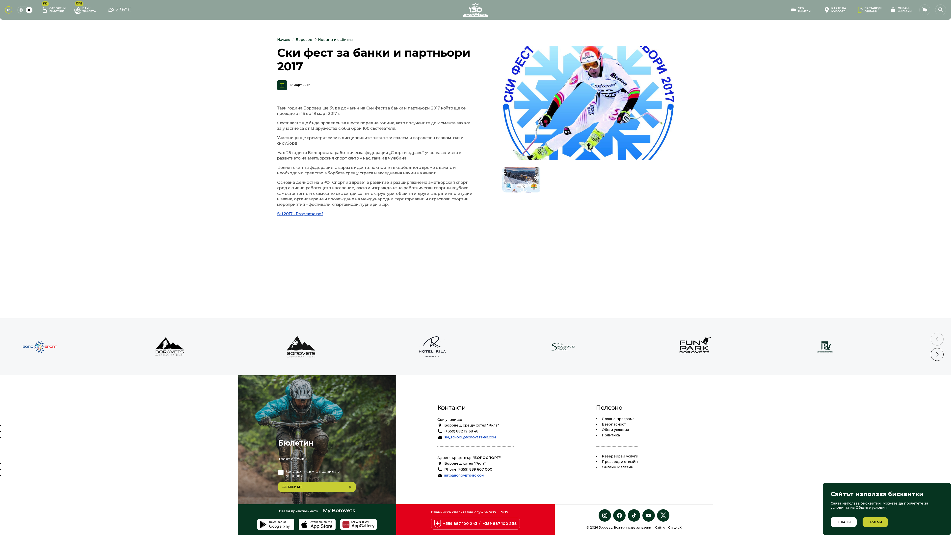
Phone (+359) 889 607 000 (468, 469)
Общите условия (871, 507)
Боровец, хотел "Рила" (465, 463)
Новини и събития (335, 39)
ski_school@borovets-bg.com (470, 437)
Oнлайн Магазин (617, 467)
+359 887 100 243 (460, 523)
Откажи (844, 522)
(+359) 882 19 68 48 (461, 431)
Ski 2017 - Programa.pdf (300, 214)
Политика (611, 435)
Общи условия (615, 430)
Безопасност (614, 424)
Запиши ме (292, 487)
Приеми (875, 522)
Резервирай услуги (620, 456)
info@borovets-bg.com (464, 475)
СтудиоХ (675, 527)
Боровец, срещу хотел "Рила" (471, 425)
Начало (283, 39)
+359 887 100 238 (499, 523)
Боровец (304, 39)
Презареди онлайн (620, 461)
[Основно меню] (14, 34)
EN (8, 9)
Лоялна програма (618, 419)
